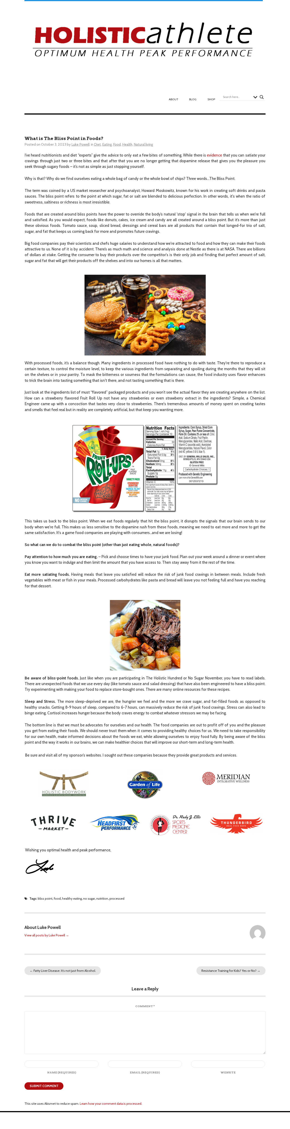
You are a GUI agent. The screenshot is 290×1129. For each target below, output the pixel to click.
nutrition (102, 898)
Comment (145, 1006)
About (173, 99)
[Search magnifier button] (262, 97)
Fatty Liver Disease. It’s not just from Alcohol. (63, 971)
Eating (107, 144)
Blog (192, 99)
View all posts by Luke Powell (46, 935)
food (57, 898)
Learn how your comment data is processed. (111, 1104)
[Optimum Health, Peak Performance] (143, 42)
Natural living (143, 144)
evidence (214, 155)
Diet (97, 144)
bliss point (45, 898)
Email (145, 1072)
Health (127, 144)
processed (116, 898)
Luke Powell (80, 144)
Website (228, 1072)
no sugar (89, 898)
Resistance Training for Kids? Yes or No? (230, 971)
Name (61, 1072)
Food (117, 144)
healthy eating (72, 898)
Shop (211, 99)
